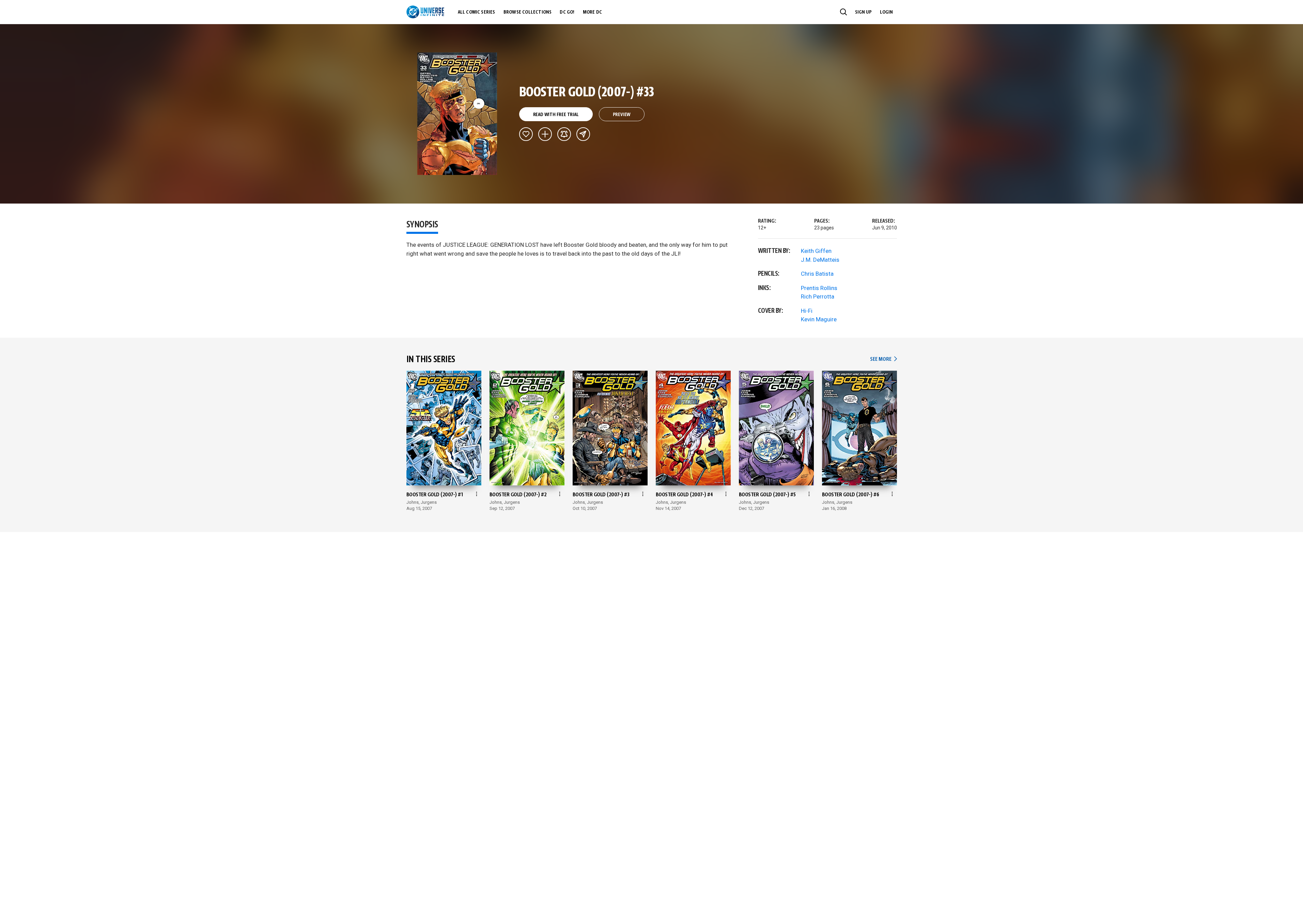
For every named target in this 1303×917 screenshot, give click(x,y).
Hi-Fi (806, 310)
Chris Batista (817, 273)
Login (886, 12)
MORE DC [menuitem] (592, 12)
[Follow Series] (564, 134)
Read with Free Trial (556, 115)
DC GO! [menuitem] (567, 12)
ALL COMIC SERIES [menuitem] (476, 12)
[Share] (583, 134)
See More (883, 359)
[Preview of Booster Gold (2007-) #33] (457, 113)
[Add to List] (545, 134)
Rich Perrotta (817, 296)
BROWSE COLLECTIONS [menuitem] (527, 12)
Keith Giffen (816, 250)
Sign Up (863, 12)
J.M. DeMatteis (820, 259)
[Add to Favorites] (526, 134)
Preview (622, 115)
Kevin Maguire (819, 319)
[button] (843, 12)
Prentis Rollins (819, 288)
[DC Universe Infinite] (425, 12)
